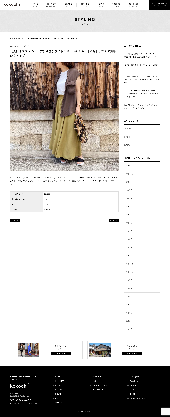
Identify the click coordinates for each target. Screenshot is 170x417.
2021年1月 (128, 329)
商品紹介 (127, 145)
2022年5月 (128, 239)
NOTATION (97, 390)
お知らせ (127, 129)
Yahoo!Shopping (137, 398)
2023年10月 (128, 182)
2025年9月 (128, 166)
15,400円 (48, 204)
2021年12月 (128, 256)
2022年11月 (128, 215)
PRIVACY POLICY (100, 385)
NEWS (101, 5)
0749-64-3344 (21, 399)
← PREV (15, 221)
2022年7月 (128, 223)
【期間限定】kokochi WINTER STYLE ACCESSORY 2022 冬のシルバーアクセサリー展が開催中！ (141, 94)
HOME (35, 5)
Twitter (133, 385)
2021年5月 (128, 296)
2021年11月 (128, 264)
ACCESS (116, 5)
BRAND (68, 5)
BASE (132, 394)
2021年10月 (128, 272)
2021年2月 (128, 321)
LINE (132, 390)
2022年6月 (128, 231)
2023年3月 (128, 198)
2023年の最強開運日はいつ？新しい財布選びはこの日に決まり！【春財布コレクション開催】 (141, 79)
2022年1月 (128, 247)
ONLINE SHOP (159, 4)
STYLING (85, 5)
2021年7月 (128, 280)
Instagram (135, 377)
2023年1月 (128, 207)
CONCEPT (51, 5)
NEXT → (113, 221)
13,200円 (48, 194)
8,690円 (47, 199)
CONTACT (133, 5)
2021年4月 (128, 305)
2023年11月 (128, 174)
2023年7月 (128, 190)
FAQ (94, 381)
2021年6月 (128, 288)
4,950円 (47, 209)
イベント (127, 137)
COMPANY (97, 377)
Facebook (134, 381)
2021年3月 (128, 313)
